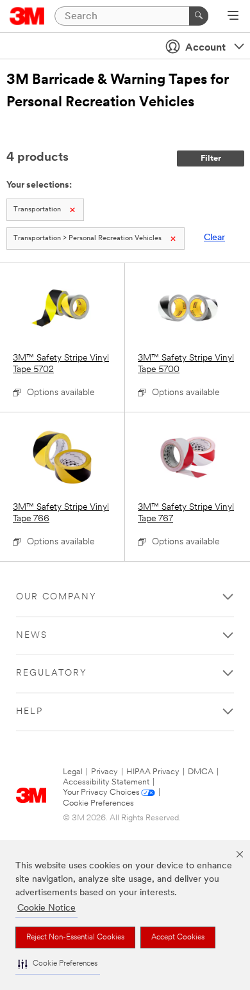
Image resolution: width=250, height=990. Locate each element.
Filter (211, 158)
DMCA (200, 772)
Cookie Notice (46, 908)
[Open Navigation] (233, 17)
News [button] (31, 635)
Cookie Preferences (98, 803)
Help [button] (29, 712)
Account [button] (205, 48)
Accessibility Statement (106, 782)
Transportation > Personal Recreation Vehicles (87, 238)
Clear (214, 238)
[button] (57, 964)
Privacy (104, 772)
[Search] (198, 16)
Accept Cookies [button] (177, 937)
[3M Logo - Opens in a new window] (27, 16)
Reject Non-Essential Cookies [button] (75, 937)
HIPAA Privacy (152, 772)
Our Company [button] (56, 597)
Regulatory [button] (51, 673)
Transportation (37, 209)
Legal (73, 772)
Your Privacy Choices (101, 792)
